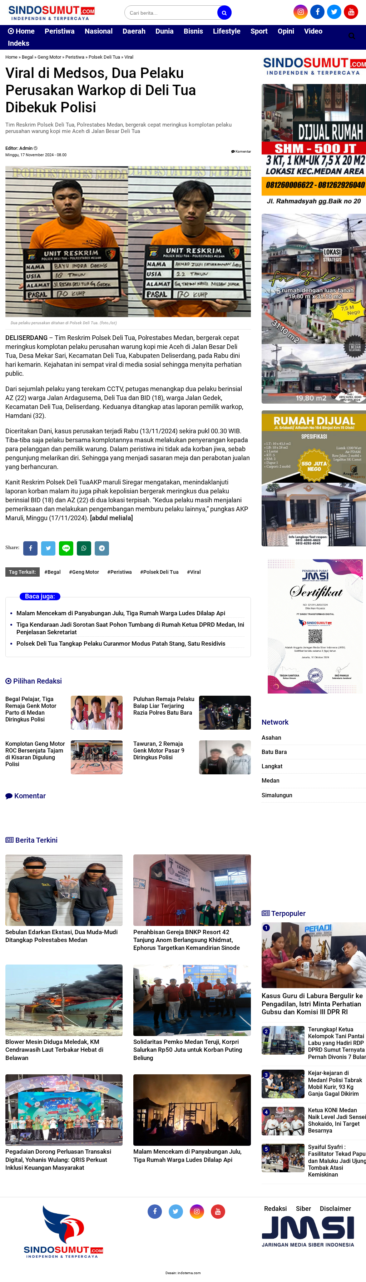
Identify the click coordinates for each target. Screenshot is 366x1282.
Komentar (243, 151)
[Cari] (351, 35)
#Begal (52, 572)
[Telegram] (102, 548)
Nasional (99, 31)
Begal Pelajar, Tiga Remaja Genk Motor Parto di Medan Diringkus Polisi (30, 709)
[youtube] (351, 12)
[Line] (66, 548)
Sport (259, 31)
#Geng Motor (84, 572)
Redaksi (275, 1208)
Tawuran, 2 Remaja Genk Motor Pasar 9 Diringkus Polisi (158, 750)
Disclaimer (335, 1208)
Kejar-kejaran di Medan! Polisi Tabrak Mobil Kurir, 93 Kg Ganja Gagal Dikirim (335, 1083)
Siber (303, 1208)
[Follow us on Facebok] (155, 1211)
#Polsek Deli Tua (159, 572)
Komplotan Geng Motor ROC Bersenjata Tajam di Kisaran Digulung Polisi (35, 754)
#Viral (194, 572)
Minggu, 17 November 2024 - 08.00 (35, 155)
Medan (271, 780)
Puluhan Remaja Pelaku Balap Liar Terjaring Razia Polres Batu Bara (163, 706)
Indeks (18, 43)
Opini (286, 31)
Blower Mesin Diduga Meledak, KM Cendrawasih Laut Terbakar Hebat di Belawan (54, 1049)
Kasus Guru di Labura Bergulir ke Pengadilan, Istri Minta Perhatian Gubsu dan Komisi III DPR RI (312, 1004)
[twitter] (334, 12)
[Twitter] (48, 548)
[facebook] (317, 12)
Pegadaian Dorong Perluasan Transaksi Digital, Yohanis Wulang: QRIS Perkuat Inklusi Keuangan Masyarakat (58, 1159)
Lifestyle (227, 31)
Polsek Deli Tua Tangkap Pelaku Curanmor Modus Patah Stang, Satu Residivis (121, 643)
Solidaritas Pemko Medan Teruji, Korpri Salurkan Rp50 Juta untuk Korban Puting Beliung (187, 1049)
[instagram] (300, 12)
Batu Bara (274, 752)
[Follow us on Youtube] (218, 1211)
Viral (128, 57)
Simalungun (277, 795)
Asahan (271, 737)
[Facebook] (30, 548)
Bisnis (193, 31)
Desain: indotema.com (183, 1273)
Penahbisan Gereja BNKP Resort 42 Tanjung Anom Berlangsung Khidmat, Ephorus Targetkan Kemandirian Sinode (186, 939)
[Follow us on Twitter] (176, 1211)
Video (313, 31)
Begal (27, 57)
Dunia (164, 31)
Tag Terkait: (22, 572)
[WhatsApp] (84, 548)
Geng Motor (49, 57)
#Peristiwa (119, 572)
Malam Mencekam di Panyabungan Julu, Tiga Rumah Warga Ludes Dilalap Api (120, 613)
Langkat (272, 766)
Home (24, 31)
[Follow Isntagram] (197, 1211)
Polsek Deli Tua (104, 57)
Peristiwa (60, 31)
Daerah (134, 31)
